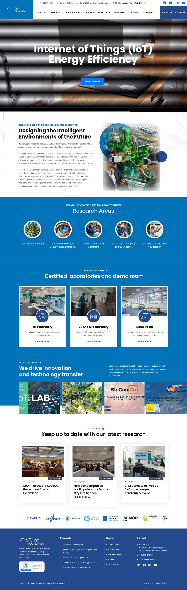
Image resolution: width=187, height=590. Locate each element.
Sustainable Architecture (73, 545)
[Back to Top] (181, 586)
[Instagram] (177, 3)
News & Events (120, 12)
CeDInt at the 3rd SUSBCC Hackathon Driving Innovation (40, 489)
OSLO (167, 400)
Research (55, 12)
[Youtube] (183, 3)
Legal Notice (148, 583)
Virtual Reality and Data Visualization (124, 397)
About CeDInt (114, 545)
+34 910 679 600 (146, 555)
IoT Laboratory (42, 327)
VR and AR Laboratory (93, 327)
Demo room (144, 327)
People (111, 559)
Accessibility (161, 583)
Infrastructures (73, 12)
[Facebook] (171, 3)
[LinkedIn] (164, 3)
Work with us (113, 564)
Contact (135, 12)
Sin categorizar (28, 482)
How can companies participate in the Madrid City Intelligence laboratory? (91, 491)
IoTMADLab (39, 400)
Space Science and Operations (75, 558)
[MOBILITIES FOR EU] (97, 409)
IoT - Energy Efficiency (39, 397)
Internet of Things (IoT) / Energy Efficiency (80, 563)
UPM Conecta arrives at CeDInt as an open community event (141, 489)
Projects (90, 12)
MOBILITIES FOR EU (81, 400)
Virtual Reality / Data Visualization (76, 567)
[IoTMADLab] (55, 409)
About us (40, 12)
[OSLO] (182, 409)
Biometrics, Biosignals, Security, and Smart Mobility (80, 551)
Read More (40, 341)
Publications (104, 12)
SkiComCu (124, 400)
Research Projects (116, 554)
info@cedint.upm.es (148, 559)
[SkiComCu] (140, 409)
